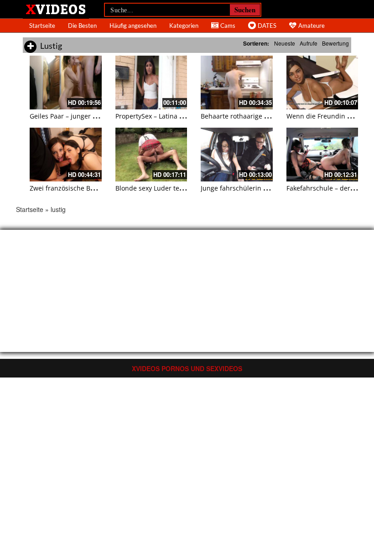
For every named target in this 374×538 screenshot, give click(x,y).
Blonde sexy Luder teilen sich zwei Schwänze (184, 188)
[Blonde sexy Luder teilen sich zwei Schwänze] (151, 154)
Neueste (284, 43)
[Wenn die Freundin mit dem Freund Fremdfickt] (322, 82)
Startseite (42, 25)
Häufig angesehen (132, 25)
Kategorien (183, 25)
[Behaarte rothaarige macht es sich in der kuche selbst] (237, 82)
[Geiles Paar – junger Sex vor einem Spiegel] (66, 82)
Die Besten (82, 25)
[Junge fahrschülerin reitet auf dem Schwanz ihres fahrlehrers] (237, 154)
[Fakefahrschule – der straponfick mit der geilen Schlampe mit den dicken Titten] (322, 154)
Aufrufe (308, 43)
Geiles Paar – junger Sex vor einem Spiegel (95, 116)
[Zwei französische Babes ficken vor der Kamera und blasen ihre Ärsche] (66, 154)
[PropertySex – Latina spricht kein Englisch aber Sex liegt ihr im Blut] (151, 82)
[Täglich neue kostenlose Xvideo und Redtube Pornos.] (56, 8)
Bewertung (335, 43)
